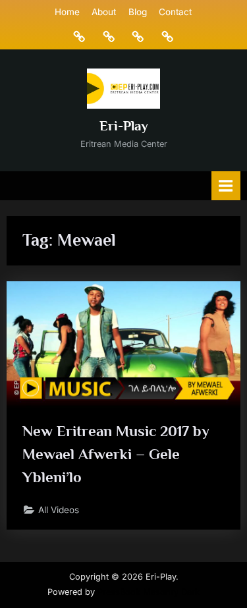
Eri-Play (123, 126)
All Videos (58, 510)
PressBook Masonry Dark (148, 592)
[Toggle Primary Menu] (225, 185)
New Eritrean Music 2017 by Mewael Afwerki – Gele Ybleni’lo (115, 453)
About (104, 12)
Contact (175, 12)
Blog (137, 12)
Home (67, 12)
